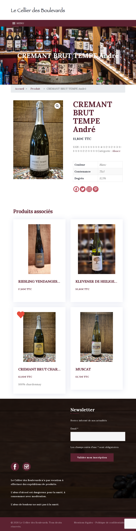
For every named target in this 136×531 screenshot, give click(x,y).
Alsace (116, 151)
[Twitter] (83, 189)
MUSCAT (83, 369)
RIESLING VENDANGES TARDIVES (39, 281)
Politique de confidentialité (110, 522)
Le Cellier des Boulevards (33, 522)
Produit (35, 88)
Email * (74, 428)
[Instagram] (89, 189)
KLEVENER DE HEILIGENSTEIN (96, 281)
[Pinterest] (96, 189)
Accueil (19, 88)
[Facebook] (76, 189)
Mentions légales (83, 522)
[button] (20, 23)
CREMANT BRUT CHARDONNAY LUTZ (39, 369)
